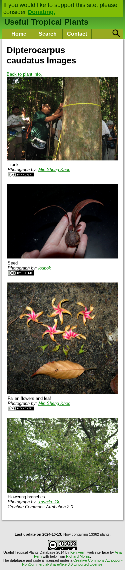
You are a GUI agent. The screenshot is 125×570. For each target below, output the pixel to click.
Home (18, 34)
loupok (44, 267)
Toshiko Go (49, 501)
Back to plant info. (24, 74)
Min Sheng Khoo (54, 169)
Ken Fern (77, 552)
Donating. (41, 12)
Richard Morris (78, 556)
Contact (77, 34)
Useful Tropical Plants (46, 21)
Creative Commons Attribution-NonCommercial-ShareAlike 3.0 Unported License (72, 562)
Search (48, 34)
